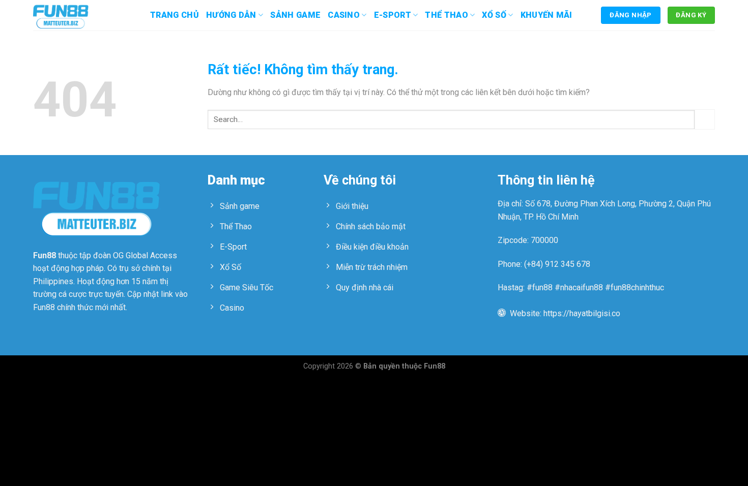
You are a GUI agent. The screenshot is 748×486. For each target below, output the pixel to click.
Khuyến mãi (546, 15)
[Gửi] (705, 119)
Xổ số (494, 15)
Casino (344, 15)
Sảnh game (295, 15)
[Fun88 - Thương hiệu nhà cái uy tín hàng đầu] (84, 15)
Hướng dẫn (231, 15)
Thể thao (446, 15)
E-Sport (392, 15)
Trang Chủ (174, 15)
